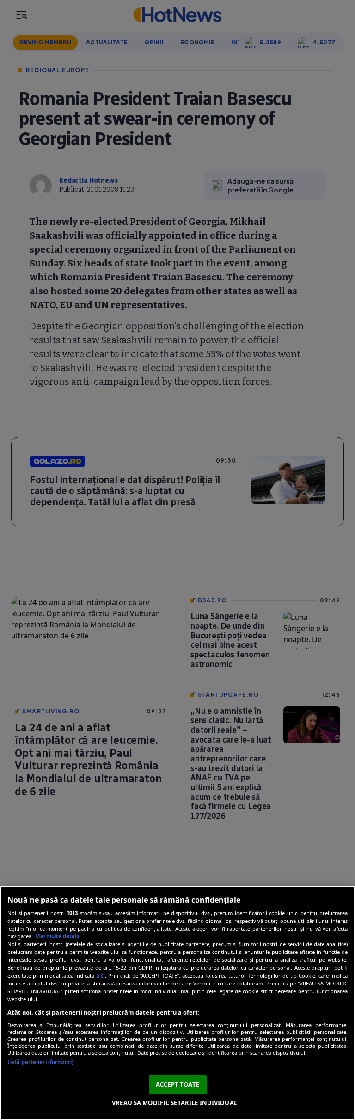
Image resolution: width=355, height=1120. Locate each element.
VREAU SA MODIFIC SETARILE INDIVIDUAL (174, 1103)
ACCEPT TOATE (177, 1084)
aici (100, 975)
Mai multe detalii (57, 936)
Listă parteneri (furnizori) (40, 1061)
